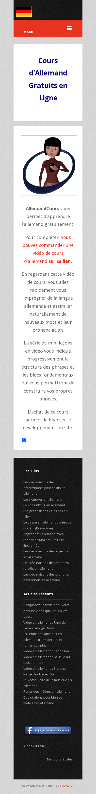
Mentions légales (60, 759)
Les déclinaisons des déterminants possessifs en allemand (44, 488)
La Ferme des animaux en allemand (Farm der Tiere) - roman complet (43, 640)
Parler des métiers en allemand (46, 691)
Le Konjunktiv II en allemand (44, 505)
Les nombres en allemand (42, 499)
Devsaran (68, 785)
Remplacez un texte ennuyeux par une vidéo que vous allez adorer (46, 611)
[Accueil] (24, 15)
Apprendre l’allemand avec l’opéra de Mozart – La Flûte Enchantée (43, 540)
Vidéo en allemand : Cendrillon (46, 651)
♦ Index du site (34, 746)
